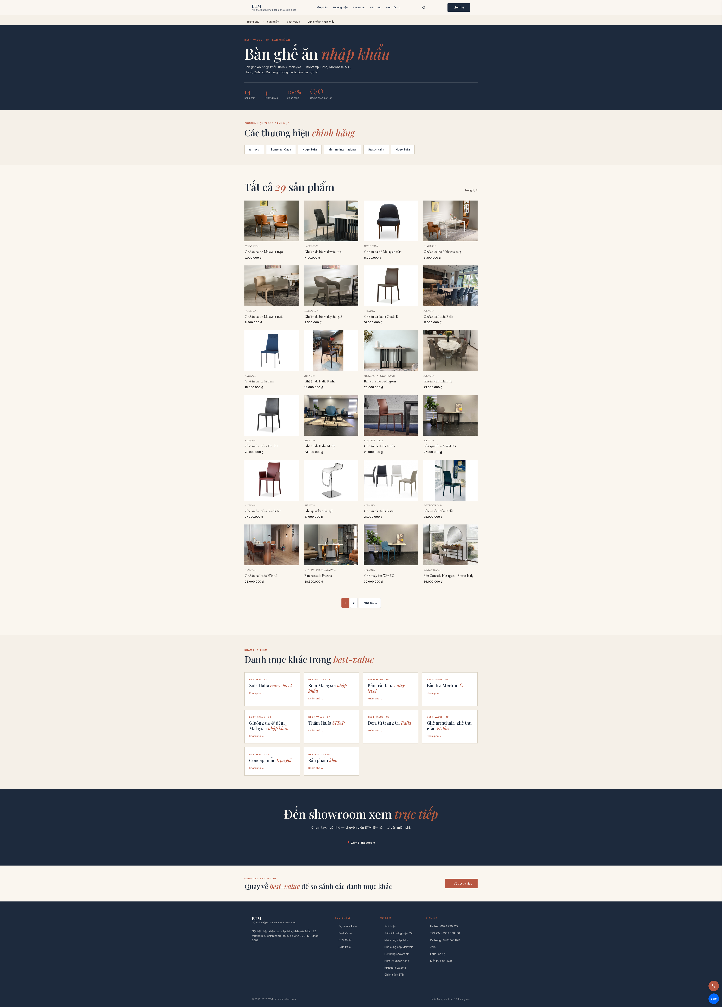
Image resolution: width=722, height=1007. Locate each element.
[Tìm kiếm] (423, 7)
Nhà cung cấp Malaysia (399, 946)
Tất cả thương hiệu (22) (399, 933)
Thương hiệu (340, 7)
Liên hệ (459, 7)
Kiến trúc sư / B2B (441, 960)
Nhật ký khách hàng (397, 960)
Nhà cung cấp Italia (396, 940)
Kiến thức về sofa (395, 967)
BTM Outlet (345, 940)
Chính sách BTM (394, 974)
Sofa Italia (345, 946)
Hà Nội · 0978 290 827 (444, 926)
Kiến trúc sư (393, 7)
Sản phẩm (322, 7)
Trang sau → (369, 602)
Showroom (358, 7)
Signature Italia (348, 926)
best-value (293, 21)
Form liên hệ (437, 953)
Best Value (345, 933)
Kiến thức (375, 7)
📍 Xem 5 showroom (361, 842)
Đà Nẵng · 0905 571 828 (445, 940)
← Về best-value (461, 883)
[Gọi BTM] (713, 986)
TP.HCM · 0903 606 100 (445, 933)
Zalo (433, 946)
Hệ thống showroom (397, 953)
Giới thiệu (390, 926)
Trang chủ (253, 21)
